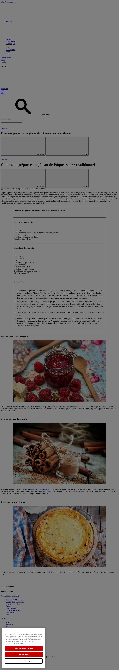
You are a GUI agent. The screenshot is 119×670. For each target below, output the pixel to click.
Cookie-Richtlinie (19, 643)
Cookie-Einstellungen (23, 661)
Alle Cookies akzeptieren (24, 648)
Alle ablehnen (24, 655)
